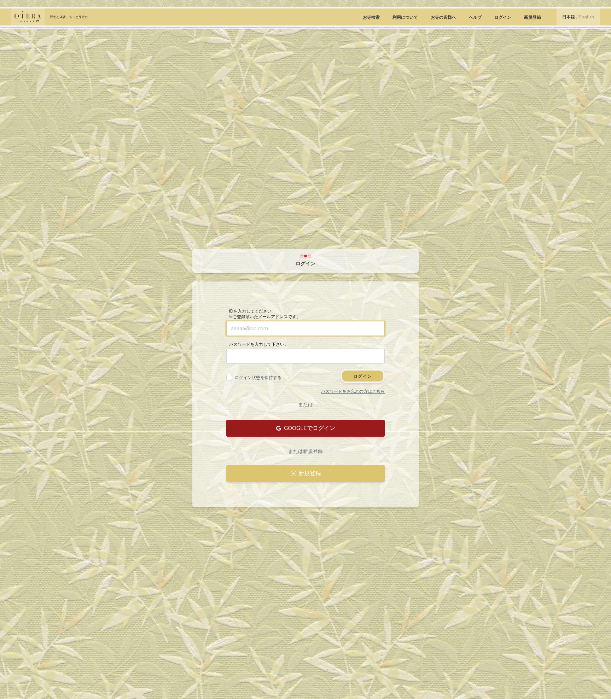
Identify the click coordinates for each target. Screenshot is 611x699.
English (586, 17)
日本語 (568, 17)
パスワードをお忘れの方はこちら (353, 391)
